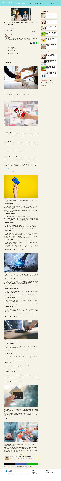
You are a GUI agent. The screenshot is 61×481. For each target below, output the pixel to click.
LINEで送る (33, 463)
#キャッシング (6, 30)
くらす (47, 3)
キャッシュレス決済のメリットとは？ (12, 50)
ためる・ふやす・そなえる (32, 3)
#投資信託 (53, 82)
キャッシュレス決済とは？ (11, 47)
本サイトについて (34, 472)
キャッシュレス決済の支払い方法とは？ (13, 53)
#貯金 (42, 82)
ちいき (52, 3)
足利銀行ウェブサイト (35, 473)
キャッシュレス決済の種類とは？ (12, 48)
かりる (41, 3)
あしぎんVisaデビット (7, 168)
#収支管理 (45, 82)
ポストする (10, 463)
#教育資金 (46, 85)
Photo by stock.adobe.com (7, 126)
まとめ (8, 56)
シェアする (21, 463)
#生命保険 (42, 85)
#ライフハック (10, 30)
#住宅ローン (49, 82)
